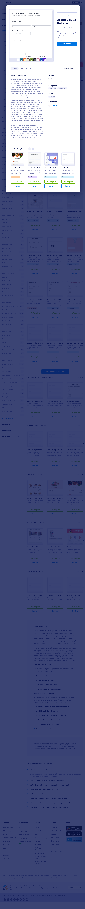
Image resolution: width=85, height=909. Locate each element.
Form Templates (62, 16)
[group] (17, 171)
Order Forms (72, 16)
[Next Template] (82, 454)
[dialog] (42, 454)
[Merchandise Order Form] (34, 159)
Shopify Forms (32, 177)
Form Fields (24, 68)
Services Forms (15, 177)
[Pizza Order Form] (17, 159)
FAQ (31, 68)
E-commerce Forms (50, 177)
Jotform (54, 105)
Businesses (52, 96)
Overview (14, 68)
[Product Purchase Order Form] (68, 159)
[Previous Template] (2, 454)
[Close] (82, 2)
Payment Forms (62, 88)
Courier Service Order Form (66, 21)
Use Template (67, 43)
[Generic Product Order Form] (51, 159)
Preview (17, 186)
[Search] (59, 11)
